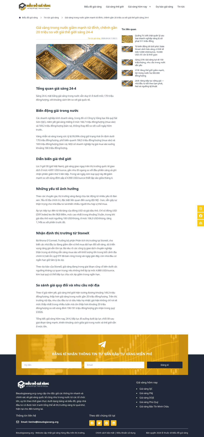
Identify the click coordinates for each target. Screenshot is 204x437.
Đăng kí (165, 364)
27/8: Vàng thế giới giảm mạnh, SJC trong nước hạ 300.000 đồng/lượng (149, 73)
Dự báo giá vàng (164, 6)
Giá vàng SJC (145, 388)
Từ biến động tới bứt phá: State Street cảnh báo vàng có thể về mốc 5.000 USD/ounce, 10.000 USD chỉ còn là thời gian (149, 50)
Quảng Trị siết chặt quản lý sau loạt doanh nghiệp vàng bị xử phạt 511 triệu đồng (149, 38)
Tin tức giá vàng (51, 17)
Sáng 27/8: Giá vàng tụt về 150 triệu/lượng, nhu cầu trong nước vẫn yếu (150, 62)
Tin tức (181, 6)
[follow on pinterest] (106, 423)
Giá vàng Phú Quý (148, 402)
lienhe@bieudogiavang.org (43, 421)
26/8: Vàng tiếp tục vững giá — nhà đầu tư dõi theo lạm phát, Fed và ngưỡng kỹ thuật (149, 83)
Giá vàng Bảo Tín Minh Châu (154, 406)
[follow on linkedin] (113, 423)
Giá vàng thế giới (115, 6)
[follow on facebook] (92, 423)
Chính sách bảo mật (105, 432)
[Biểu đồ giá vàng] (35, 6)
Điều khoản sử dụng (126, 432)
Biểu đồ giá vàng (93, 6)
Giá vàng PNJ (146, 393)
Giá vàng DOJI (146, 397)
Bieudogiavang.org (26, 393)
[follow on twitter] (99, 423)
